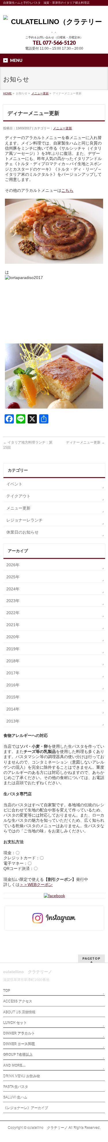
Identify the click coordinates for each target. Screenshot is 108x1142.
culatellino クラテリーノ (47, 1128)
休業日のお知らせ (22, 532)
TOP (6, 991)
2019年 (13, 649)
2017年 (13, 673)
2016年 (13, 685)
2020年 (13, 637)
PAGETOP (91, 958)
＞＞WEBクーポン (36, 884)
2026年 (13, 565)
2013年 (13, 721)
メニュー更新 (40, 93)
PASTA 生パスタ (15, 1087)
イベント (14, 484)
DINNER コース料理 (19, 1044)
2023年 (13, 600)
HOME (7, 93)
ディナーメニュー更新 (85, 442)
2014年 (13, 709)
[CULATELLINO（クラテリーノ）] (54, 26)
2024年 (13, 589)
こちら (67, 190)
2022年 (13, 612)
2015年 (13, 697)
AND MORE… (14, 1066)
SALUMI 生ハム (15, 1098)
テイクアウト (18, 496)
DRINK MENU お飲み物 (21, 1076)
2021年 (13, 624)
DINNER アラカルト (19, 1034)
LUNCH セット (15, 1023)
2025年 (13, 577)
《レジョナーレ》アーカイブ (25, 1108)
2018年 (13, 661)
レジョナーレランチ (24, 520)
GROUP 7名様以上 (18, 1055)
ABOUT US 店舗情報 (19, 1012)
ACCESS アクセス (17, 1002)
